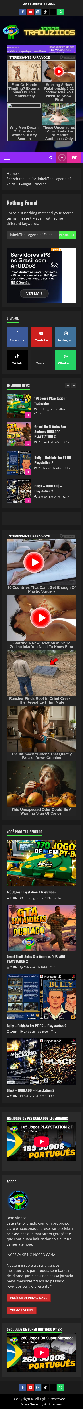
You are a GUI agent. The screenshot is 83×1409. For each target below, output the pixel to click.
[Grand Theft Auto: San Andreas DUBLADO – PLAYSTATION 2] (41, 928)
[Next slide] (73, 385)
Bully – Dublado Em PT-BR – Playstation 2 (19, 463)
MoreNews (30, 1404)
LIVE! (74, 157)
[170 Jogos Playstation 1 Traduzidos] (41, 863)
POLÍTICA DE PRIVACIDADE (28, 1298)
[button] (7, 157)
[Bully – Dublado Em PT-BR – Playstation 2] (41, 997)
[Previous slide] (67, 385)
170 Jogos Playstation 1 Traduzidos (19, 406)
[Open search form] (51, 158)
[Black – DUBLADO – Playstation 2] (41, 1061)
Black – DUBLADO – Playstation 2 (19, 491)
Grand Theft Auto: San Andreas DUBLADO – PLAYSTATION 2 (19, 434)
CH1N (13, 898)
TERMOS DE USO (21, 1310)
